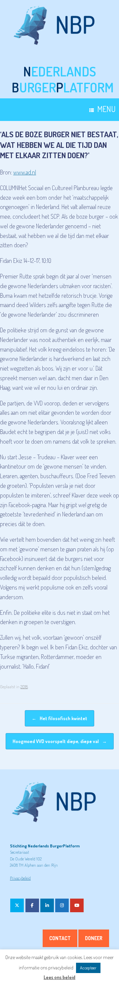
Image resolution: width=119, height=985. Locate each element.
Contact (60, 938)
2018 (24, 686)
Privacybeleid (20, 878)
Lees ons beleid (59, 977)
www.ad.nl (24, 172)
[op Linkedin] (47, 905)
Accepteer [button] (88, 967)
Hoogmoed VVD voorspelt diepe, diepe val (60, 741)
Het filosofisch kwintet (59, 718)
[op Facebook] (32, 905)
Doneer (93, 938)
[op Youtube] (77, 905)
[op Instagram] (62, 905)
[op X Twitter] (17, 905)
